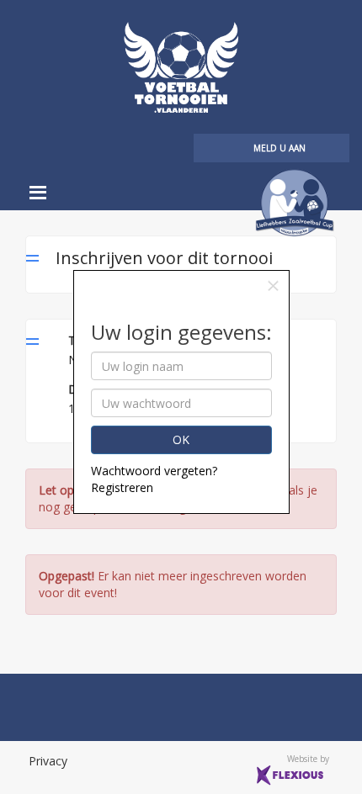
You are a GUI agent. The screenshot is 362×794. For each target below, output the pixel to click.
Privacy (48, 761)
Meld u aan (279, 148)
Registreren (122, 487)
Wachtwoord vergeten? (154, 471)
